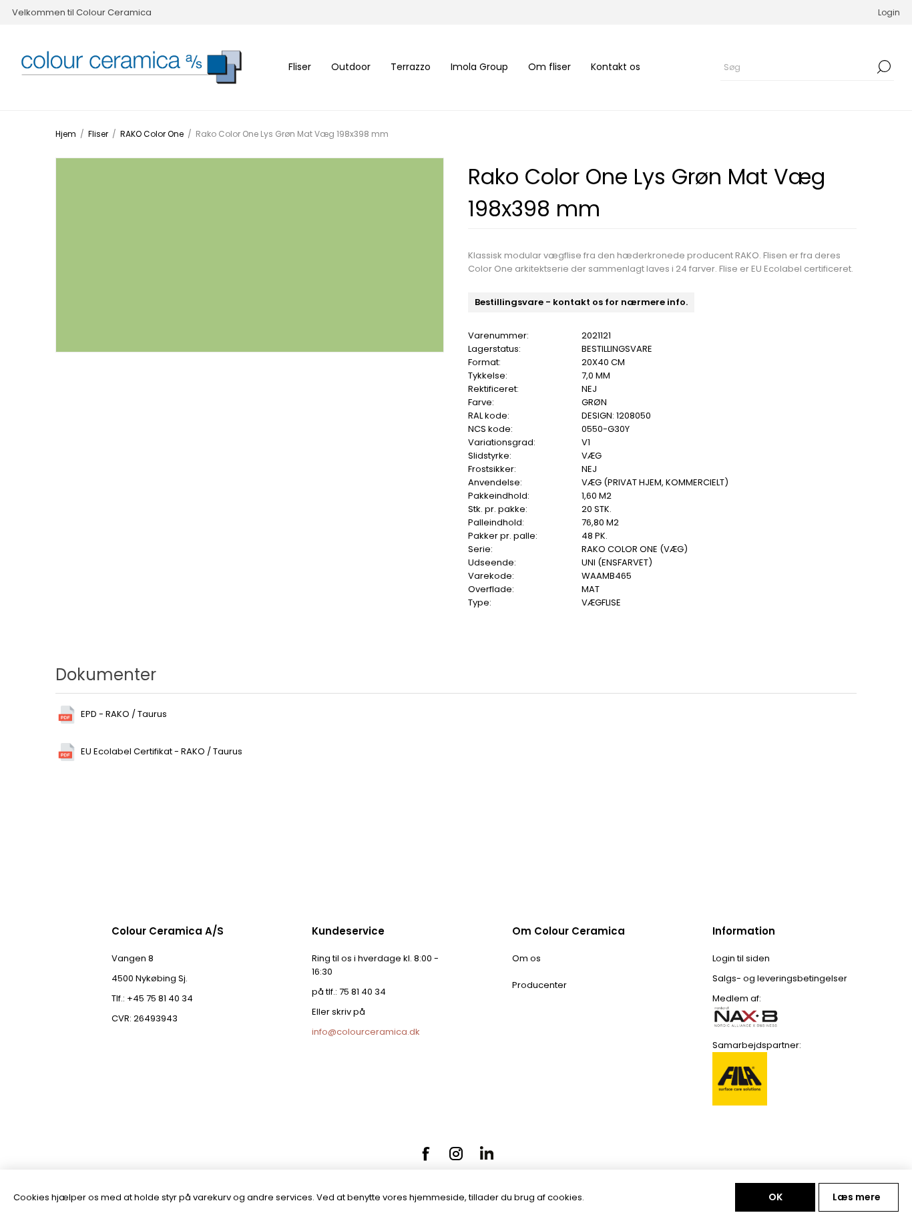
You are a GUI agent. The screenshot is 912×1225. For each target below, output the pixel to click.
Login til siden (741, 958)
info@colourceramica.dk (366, 1031)
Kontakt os (615, 66)
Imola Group (479, 66)
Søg (884, 66)
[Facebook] (425, 1153)
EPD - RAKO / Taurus (124, 714)
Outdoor (351, 66)
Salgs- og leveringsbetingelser (779, 978)
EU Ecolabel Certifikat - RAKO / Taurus (161, 751)
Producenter (539, 985)
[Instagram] (456, 1153)
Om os (526, 958)
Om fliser (549, 66)
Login (889, 12)
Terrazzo (411, 66)
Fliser (299, 66)
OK (775, 1197)
